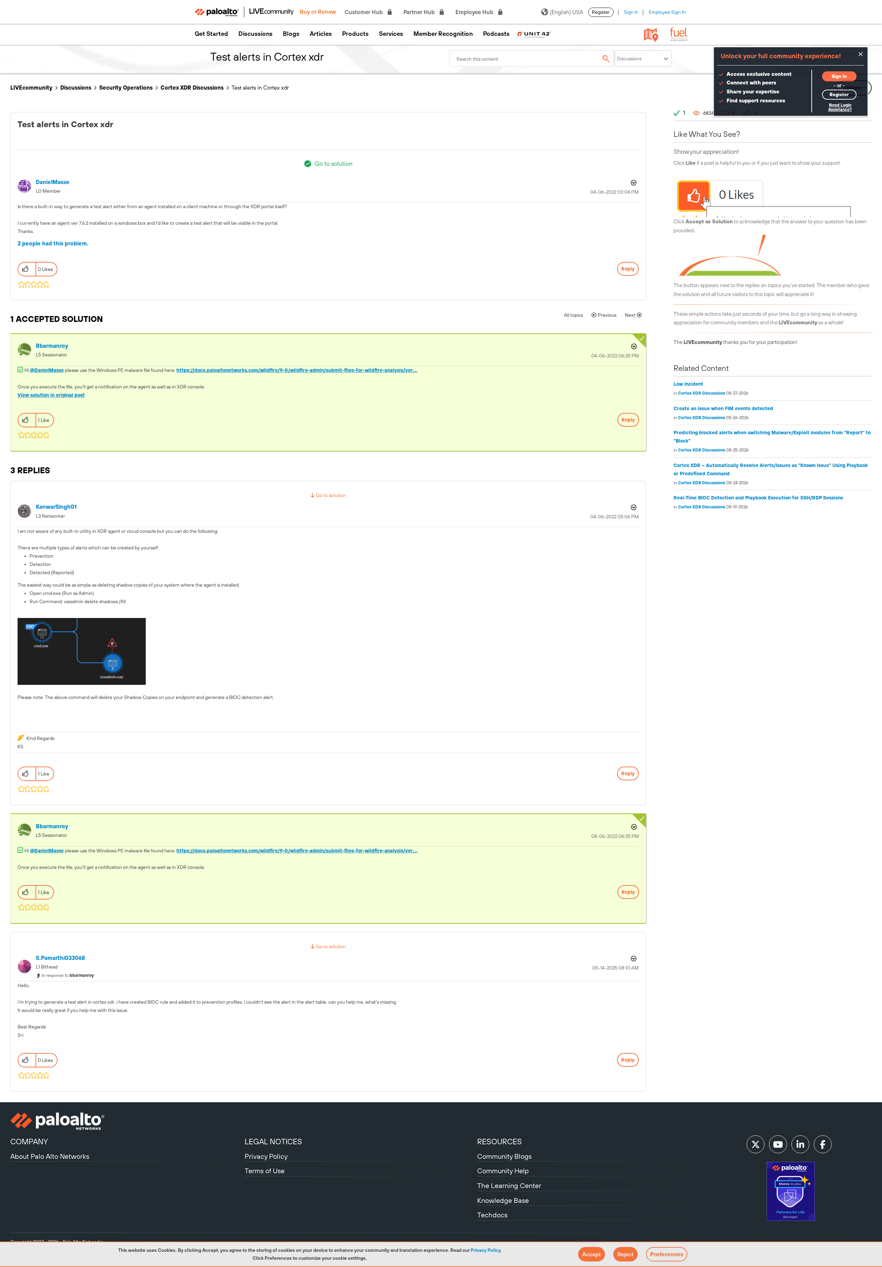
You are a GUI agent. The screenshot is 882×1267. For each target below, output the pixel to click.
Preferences (666, 1254)
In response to (68, 975)
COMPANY (29, 1141)
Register (601, 12)
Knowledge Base (503, 1200)
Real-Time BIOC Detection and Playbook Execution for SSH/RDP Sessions (758, 497)
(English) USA (566, 12)
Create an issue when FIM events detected (723, 408)
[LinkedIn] (800, 1144)
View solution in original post (51, 395)
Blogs (291, 33)
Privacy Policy (485, 1250)
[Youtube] (778, 1144)
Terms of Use (265, 1171)
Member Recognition (443, 33)
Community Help (503, 1171)
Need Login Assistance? (840, 107)
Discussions (255, 33)
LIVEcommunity (31, 87)
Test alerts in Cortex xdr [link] (260, 87)
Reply (628, 269)
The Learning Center (509, 1185)
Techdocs (492, 1215)
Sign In (631, 12)
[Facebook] (823, 1144)
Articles (321, 33)
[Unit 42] (533, 33)
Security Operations (126, 87)
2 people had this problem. (53, 243)
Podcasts (496, 33)
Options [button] (633, 183)
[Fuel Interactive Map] (651, 34)
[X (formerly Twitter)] (756, 1144)
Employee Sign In (667, 12)
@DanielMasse (47, 370)
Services (391, 33)
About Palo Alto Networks (49, 1156)
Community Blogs (504, 1156)
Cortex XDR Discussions (192, 87)
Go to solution (333, 163)
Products (355, 33)
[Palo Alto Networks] (126, 1121)
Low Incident (688, 384)
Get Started (211, 33)
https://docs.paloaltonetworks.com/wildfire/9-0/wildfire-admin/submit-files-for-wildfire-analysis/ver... (296, 370)
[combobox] (532, 58)
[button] (591, 1254)
